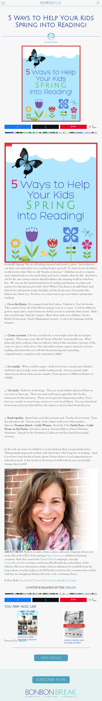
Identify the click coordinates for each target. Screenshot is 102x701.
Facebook (25, 580)
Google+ (72, 580)
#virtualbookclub (14, 563)
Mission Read (48, 559)
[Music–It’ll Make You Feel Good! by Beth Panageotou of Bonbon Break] (27, 623)
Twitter (37, 580)
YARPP (22, 641)
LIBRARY (70, 588)
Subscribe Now (51, 680)
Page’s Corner (54, 556)
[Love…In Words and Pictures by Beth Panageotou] (74, 623)
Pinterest (48, 580)
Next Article (51, 657)
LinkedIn (60, 580)
